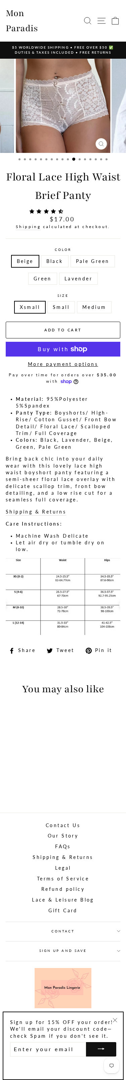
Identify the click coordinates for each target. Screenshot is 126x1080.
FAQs (63, 846)
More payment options (63, 364)
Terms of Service (63, 878)
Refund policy (63, 889)
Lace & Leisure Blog (63, 900)
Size (62, 295)
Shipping (28, 226)
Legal (63, 868)
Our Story (63, 836)
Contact (63, 931)
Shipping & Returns (36, 512)
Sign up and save (63, 951)
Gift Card (63, 910)
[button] (48, 211)
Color (63, 250)
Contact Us (63, 825)
